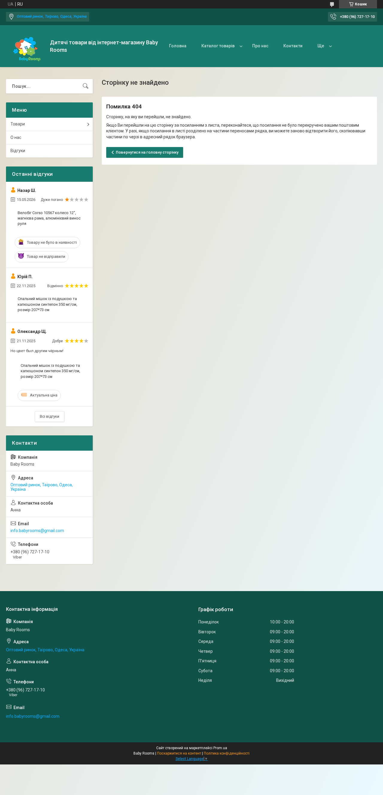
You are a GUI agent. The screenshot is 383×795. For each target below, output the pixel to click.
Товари (17, 124)
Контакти (293, 45)
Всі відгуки (49, 416)
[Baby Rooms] (25, 46)
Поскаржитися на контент (179, 753)
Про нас (260, 45)
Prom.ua (220, 748)
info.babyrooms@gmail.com (37, 530)
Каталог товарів (218, 45)
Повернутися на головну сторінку (147, 152)
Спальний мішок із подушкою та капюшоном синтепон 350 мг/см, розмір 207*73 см (47, 304)
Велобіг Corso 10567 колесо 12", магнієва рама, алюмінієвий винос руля (49, 218)
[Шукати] (85, 86)
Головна (177, 45)
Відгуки (17, 150)
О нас (15, 137)
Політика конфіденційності (227, 753)
